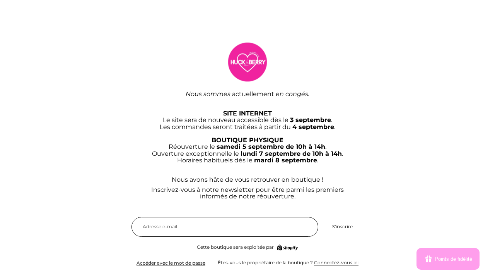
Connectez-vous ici (336, 262)
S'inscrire (342, 226)
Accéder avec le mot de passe (171, 263)
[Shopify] (287, 248)
